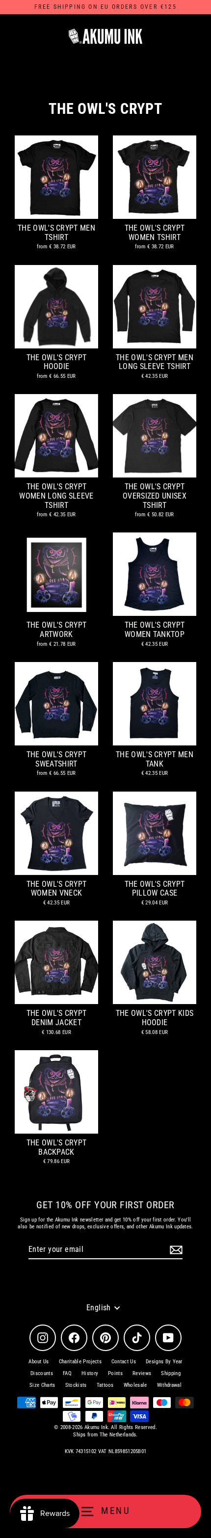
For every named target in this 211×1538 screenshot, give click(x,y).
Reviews (141, 1373)
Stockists (76, 1385)
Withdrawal (169, 1385)
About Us (38, 1361)
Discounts (41, 1373)
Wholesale (135, 1385)
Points (115, 1373)
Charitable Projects (80, 1361)
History (89, 1373)
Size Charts (42, 1385)
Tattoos (105, 1385)
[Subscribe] (175, 1250)
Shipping (171, 1373)
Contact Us (123, 1361)
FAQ (67, 1373)
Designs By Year (164, 1361)
